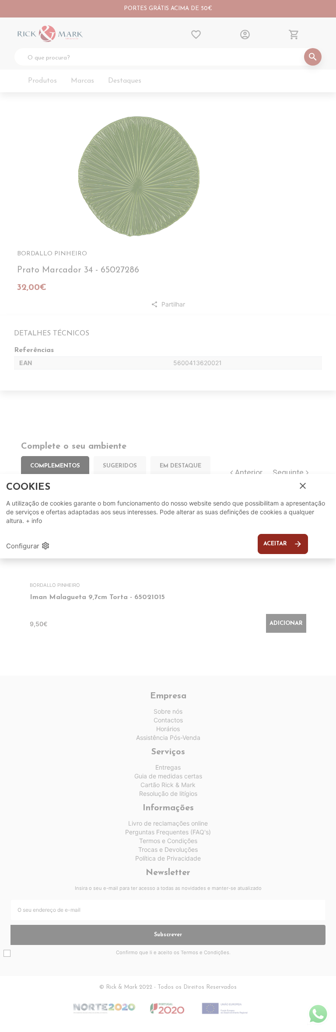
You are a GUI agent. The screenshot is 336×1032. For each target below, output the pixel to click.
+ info (34, 520)
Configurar (28, 545)
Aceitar (282, 544)
